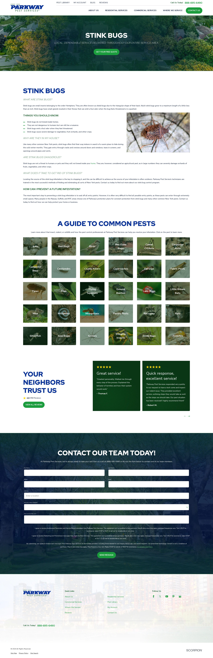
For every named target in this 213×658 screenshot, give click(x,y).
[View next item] (189, 416)
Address (26, 491)
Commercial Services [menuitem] (145, 10)
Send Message (106, 555)
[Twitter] (160, 596)
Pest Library (63, 2)
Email (109, 479)
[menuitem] (14, 653)
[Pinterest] (173, 596)
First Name (27, 468)
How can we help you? (30, 514)
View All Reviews (34, 404)
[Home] (27, 7)
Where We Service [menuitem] (172, 10)
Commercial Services (73, 602)
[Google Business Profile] (180, 596)
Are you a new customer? (31, 502)
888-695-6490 (193, 2)
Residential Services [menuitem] (116, 10)
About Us (69, 596)
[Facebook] (153, 596)
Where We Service (72, 607)
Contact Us (194, 10)
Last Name (111, 468)
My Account (80, 2)
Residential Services (115, 596)
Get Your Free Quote (106, 52)
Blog (92, 2)
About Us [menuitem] (94, 10)
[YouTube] (166, 596)
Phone (25, 479)
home (93, 163)
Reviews (103, 2)
